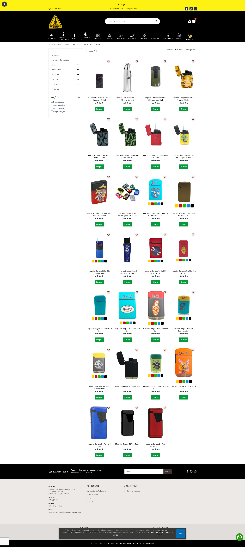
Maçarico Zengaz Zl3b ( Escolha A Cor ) (155, 329)
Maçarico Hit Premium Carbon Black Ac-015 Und (99, 99)
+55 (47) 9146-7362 (55, 506)
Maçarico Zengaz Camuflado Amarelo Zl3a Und (184, 99)
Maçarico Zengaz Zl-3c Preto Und (127, 386)
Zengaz (98, 44)
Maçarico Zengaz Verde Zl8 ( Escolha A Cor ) (155, 272)
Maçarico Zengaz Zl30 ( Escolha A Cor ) (127, 329)
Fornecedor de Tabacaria (96, 21)
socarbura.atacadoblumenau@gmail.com (64, 512)
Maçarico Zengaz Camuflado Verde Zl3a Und (127, 156)
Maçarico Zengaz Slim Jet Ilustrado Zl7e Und (127, 272)
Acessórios (56, 70)
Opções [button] (55, 97)
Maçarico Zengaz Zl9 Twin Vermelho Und (155, 445)
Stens (54, 65)
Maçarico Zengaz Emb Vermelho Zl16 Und (155, 156)
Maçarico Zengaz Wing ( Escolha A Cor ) (184, 272)
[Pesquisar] (156, 21)
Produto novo (58, 108)
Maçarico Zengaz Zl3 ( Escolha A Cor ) (184, 387)
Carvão (55, 79)
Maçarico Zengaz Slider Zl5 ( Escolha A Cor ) (99, 272)
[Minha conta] (189, 21)
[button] (194, 21)
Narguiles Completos (60, 60)
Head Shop (76, 44)
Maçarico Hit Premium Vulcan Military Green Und (156, 99)
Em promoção (59, 111)
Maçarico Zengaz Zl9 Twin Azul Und (99, 445)
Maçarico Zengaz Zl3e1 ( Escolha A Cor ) (155, 387)
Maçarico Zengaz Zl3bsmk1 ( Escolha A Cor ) (183, 329)
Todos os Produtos (61, 44)
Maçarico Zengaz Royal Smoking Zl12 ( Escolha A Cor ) (155, 214)
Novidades (56, 55)
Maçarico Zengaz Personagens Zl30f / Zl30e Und (99, 214)
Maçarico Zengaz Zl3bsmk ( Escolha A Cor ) (99, 387)
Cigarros (55, 89)
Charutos (55, 84)
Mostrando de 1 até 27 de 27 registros (180, 50)
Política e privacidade (95, 494)
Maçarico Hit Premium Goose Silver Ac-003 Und (127, 99)
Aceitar (180, 533)
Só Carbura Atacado (132, 491)
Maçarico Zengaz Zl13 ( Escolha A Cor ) (99, 329)
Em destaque (58, 102)
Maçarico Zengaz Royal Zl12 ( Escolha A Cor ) (184, 214)
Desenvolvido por (160, 527)
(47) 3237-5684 (53, 500)
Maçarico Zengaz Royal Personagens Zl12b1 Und (127, 214)
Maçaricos (88, 44)
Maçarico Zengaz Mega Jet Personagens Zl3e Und (184, 156)
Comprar (99, 108)
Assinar (167, 471)
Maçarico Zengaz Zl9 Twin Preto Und (127, 445)
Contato (90, 501)
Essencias (56, 74)
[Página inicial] (49, 44)
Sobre (89, 498)
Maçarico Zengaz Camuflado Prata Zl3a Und (99, 156)
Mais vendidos (59, 105)
